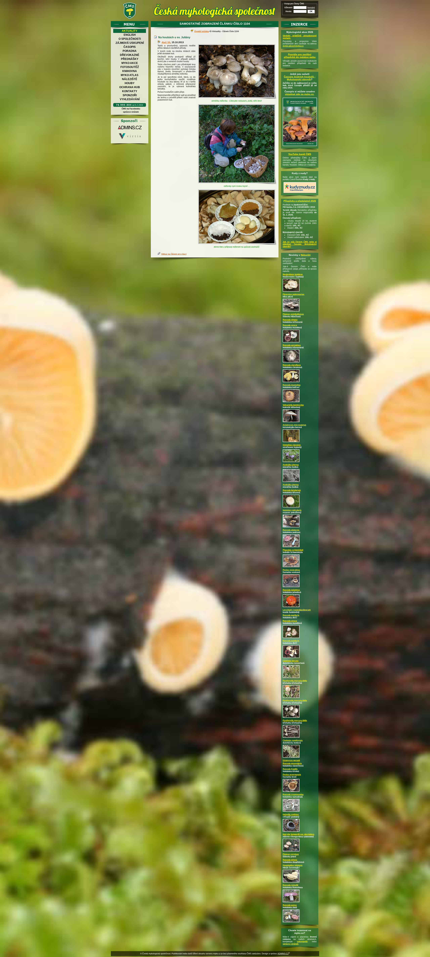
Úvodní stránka (201, 31)
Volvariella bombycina (293, 405)
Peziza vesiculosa (291, 570)
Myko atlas (129, 75)
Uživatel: (288, 7)
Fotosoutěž (129, 67)
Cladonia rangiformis (293, 740)
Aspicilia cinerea (291, 465)
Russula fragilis (290, 769)
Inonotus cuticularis (292, 510)
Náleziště (129, 79)
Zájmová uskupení (130, 42)
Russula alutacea (291, 530)
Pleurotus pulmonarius (293, 294)
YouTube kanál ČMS (299, 154)
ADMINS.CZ (283, 953)
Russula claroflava (292, 365)
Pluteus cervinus (291, 854)
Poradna (130, 51)
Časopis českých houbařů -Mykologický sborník (299, 78)
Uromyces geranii (291, 760)
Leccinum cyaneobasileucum (297, 610)
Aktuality (129, 30)
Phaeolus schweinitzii (293, 550)
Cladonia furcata (290, 661)
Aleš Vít (166, 42)
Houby (130, 83)
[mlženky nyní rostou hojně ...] (237, 144)
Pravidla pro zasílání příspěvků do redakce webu (300, 55)
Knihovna (129, 71)
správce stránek (130, 112)
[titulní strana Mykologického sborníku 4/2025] (300, 146)
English (130, 34)
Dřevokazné (129, 55)
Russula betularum (292, 490)
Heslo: (289, 11)
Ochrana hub (129, 87)
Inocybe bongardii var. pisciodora (298, 834)
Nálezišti (306, 255)
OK (311, 11)
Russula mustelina (291, 385)
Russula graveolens (292, 763)
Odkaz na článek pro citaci (173, 254)
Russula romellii (290, 885)
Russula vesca (290, 325)
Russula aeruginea (292, 345)
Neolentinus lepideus (293, 274)
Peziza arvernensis (292, 774)
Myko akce (129, 63)
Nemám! (311, 7)
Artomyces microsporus (294, 425)
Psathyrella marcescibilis (295, 681)
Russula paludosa (291, 590)
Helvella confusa (291, 814)
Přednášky (129, 59)
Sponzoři (130, 95)
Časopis (129, 46)
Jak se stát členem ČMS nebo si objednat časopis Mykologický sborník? (300, 244)
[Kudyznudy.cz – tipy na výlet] (300, 193)
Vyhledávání (130, 99)
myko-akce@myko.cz (293, 46)
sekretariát (302, 941)
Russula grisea (290, 860)
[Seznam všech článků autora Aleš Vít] (160, 42)
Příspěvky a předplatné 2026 (300, 201)
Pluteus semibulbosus (293, 314)
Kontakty (129, 91)
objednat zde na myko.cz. (299, 94)
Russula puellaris (291, 615)
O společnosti (130, 38)
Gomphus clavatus (292, 445)
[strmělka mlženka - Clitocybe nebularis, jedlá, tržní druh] (237, 71)
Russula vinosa (290, 320)
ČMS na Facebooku (131, 109)
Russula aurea (290, 905)
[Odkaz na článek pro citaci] (159, 254)
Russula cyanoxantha (293, 794)
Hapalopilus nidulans (293, 865)
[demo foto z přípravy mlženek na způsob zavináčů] (237, 217)
